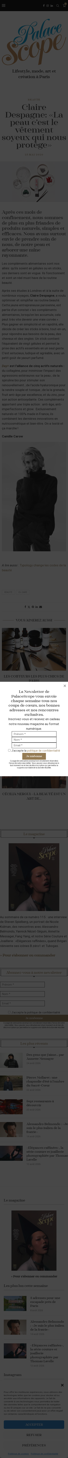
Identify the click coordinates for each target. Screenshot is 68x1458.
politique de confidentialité (43, 750)
